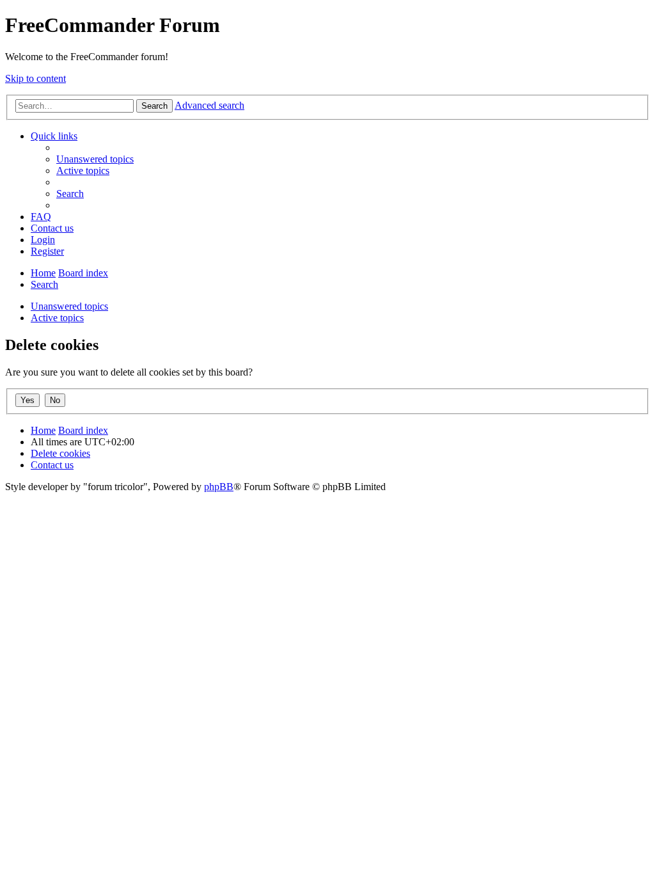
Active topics (57, 317)
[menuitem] (95, 159)
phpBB (218, 486)
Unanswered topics (69, 306)
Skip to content (35, 78)
